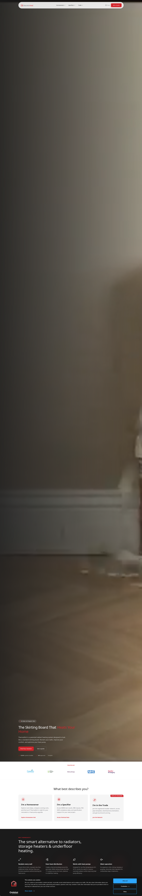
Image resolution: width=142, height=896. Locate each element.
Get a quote (40, 749)
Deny (125, 891)
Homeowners (60, 5)
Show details (28, 891)
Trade (79, 5)
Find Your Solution (26, 749)
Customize (124, 886)
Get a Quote (116, 5)
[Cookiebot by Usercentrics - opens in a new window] (14, 893)
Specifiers (71, 5)
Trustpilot (50, 755)
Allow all (125, 881)
